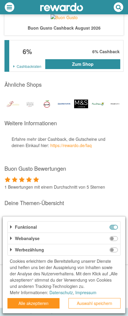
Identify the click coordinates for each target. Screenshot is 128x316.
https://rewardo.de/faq (71, 145)
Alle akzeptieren (33, 303)
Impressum (85, 292)
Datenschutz (61, 292)
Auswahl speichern (94, 303)
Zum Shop (82, 64)
